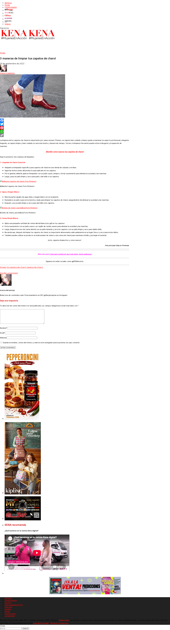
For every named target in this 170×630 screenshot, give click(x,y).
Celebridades (11, 7)
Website (3, 337)
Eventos (8, 607)
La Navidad (10, 616)
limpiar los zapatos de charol (13, 267)
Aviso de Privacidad (40, 623)
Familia (8, 609)
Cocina (8, 603)
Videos (8, 24)
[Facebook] (64, 120)
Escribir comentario (9, 273)
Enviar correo (64, 620)
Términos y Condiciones (59, 623)
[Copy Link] (64, 135)
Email (2, 333)
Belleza (8, 3)
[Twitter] (64, 124)
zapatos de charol (35, 267)
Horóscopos (10, 614)
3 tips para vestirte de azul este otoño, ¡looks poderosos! (70, 254)
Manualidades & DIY (14, 605)
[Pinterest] (64, 128)
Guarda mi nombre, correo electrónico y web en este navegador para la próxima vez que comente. (41, 342)
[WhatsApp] (64, 131)
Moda (7, 5)
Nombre (3, 328)
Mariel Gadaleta (7, 73)
